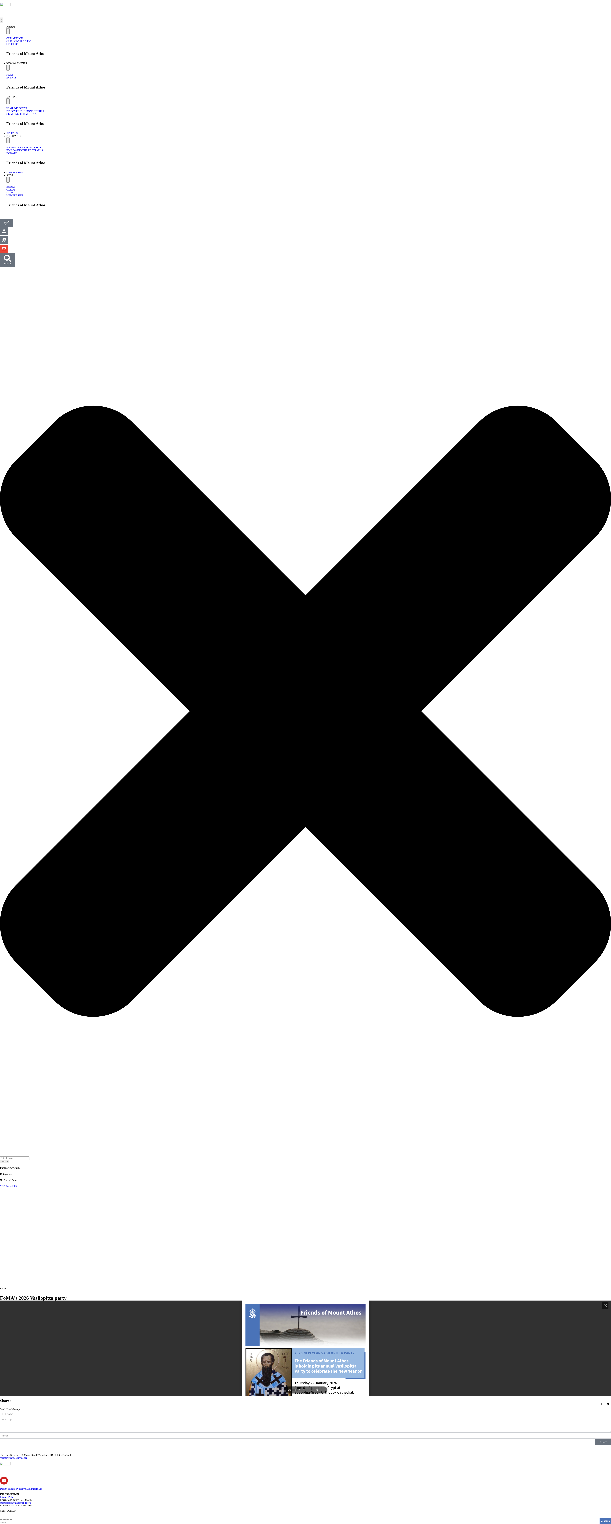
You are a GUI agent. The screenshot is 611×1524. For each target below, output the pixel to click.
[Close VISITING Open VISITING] (8, 101)
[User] (4, 231)
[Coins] (4, 240)
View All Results (8, 1185)
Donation (605, 1521)
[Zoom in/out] (1, 1519)
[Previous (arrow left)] (1, 1522)
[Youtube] (4, 1481)
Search (4, 1161)
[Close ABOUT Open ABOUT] (8, 31)
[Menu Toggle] (1, 20)
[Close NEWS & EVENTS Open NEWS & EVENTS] (8, 68)
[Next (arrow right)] (4, 1522)
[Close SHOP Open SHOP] (8, 180)
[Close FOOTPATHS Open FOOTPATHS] (8, 140)
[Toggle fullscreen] (4, 1519)
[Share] (7, 1519)
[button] (305, 711)
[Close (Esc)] (11, 1519)
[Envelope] (4, 249)
